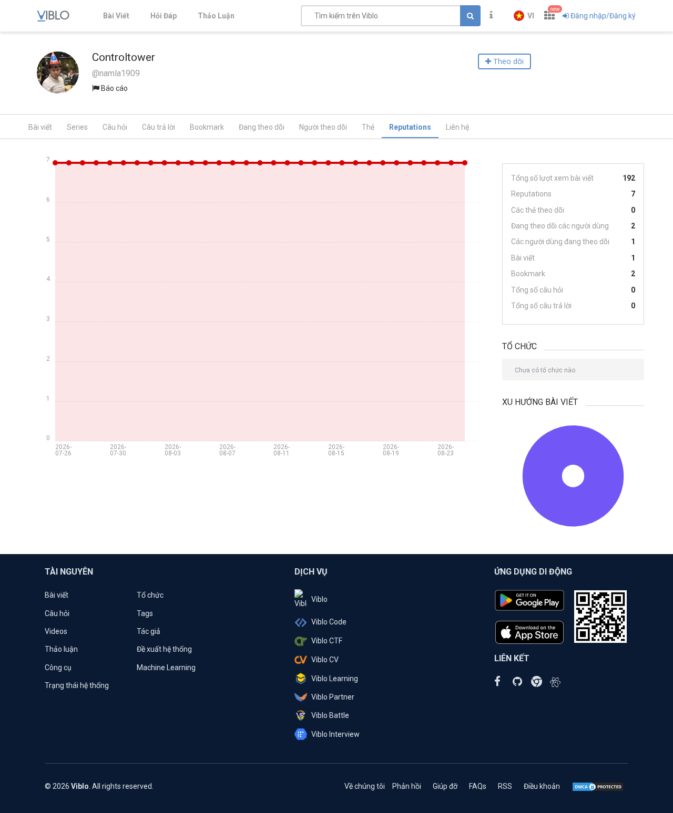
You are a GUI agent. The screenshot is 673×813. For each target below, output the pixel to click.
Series (77, 127)
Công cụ (58, 667)
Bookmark (207, 127)
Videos (56, 631)
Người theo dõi (323, 127)
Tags (145, 613)
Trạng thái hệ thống (77, 685)
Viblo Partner (332, 697)
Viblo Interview (335, 734)
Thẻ (368, 127)
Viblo (319, 599)
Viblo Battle (330, 715)
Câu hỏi (115, 127)
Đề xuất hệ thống (164, 649)
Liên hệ (457, 127)
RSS (505, 786)
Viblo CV (325, 659)
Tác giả (148, 631)
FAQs (477, 786)
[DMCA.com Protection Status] (598, 786)
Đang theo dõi (261, 127)
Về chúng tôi (364, 786)
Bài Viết (116, 16)
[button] (524, 15)
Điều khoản (542, 786)
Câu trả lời (158, 127)
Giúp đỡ (445, 786)
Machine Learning (166, 667)
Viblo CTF (326, 641)
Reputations (410, 127)
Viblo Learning (334, 678)
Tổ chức (150, 595)
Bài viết (40, 127)
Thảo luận (61, 649)
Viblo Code (328, 622)
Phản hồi (406, 786)
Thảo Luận (216, 16)
